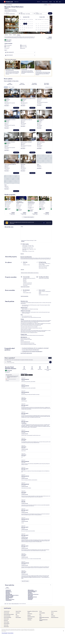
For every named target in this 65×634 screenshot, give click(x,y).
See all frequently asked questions (26, 353)
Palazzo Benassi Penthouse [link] (32, 596)
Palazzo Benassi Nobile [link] (9, 596)
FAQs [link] (16, 614)
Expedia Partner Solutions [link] (31, 616)
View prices (16, 107)
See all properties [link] (9, 4)
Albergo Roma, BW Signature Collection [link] (12, 595)
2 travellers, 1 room (38, 13)
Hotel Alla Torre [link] (30, 597)
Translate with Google (24, 433)
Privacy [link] (40, 614)
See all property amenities (25, 286)
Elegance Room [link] (30, 595)
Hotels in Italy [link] (6, 620)
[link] (50, 4)
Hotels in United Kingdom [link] (7, 617)
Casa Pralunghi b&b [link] (9, 594)
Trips (54, 1)
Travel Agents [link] (29, 619)
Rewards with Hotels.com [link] (54, 617)
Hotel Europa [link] (30, 599)
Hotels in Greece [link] (6, 626)
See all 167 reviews (8, 41)
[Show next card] (51, 206)
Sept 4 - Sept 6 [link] (46, 84)
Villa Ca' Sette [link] (8, 593)
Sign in (60, 1)
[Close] (63, 631)
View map (22, 241)
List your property (45, 1)
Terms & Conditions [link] (42, 612)
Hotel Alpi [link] (7, 598)
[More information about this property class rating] (8, 8)
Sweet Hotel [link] (8, 592)
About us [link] (52, 612)
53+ (50, 32)
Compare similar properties (29, 217)
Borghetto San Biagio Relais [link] (32, 590)
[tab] (7, 587)
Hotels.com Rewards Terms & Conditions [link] (43, 620)
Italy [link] (7, 603)
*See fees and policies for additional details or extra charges (29, 272)
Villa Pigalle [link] (30, 592)
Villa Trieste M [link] (30, 593)
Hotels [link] (5, 603)
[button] (22, 22)
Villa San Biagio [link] (30, 598)
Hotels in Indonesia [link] (6, 623)
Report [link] (8, 380)
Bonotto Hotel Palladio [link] (31, 591)
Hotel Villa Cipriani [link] (9, 591)
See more (22, 253)
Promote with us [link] (30, 618)
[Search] (50, 362)
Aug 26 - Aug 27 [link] (9, 84)
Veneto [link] (10, 603)
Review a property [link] (18, 617)
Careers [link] (52, 614)
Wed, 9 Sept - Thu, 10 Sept (25, 13)
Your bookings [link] (18, 612)
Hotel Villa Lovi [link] (8, 590)
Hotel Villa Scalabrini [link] (9, 597)
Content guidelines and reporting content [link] (44, 618)
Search (50, 13)
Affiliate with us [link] (30, 613)
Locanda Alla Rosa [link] (8, 600)
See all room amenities (24, 296)
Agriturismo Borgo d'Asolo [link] (10, 599)
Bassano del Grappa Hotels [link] (15, 603)
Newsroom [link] (29, 615)
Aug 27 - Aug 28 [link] (22, 84)
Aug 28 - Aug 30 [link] (34, 84)
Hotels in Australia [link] (6, 612)
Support (50, 1)
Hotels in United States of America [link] (9, 614)
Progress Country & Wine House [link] (33, 594)
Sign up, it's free (48, 222)
